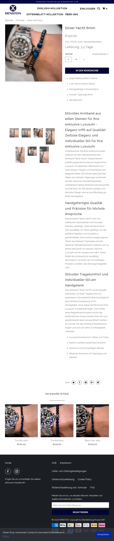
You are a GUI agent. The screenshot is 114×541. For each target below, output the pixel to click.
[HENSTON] (13, 10)
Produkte (20, 20)
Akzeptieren (103, 534)
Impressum (65, 463)
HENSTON (64, 520)
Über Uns (71, 14)
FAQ (92, 487)
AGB (54, 463)
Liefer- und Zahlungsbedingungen (69, 471)
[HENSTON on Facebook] (8, 471)
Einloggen (87, 8)
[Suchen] (99, 8)
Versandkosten (92, 41)
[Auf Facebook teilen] (79, 382)
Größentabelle (99, 54)
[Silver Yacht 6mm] (33, 53)
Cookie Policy (85, 479)
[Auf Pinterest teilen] (85, 382)
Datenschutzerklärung (63, 479)
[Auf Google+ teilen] (91, 382)
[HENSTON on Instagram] (17, 471)
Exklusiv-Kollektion (52, 8)
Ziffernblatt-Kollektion (44, 14)
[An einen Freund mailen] (97, 382)
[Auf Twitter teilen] (73, 382)
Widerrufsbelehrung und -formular (69, 487)
